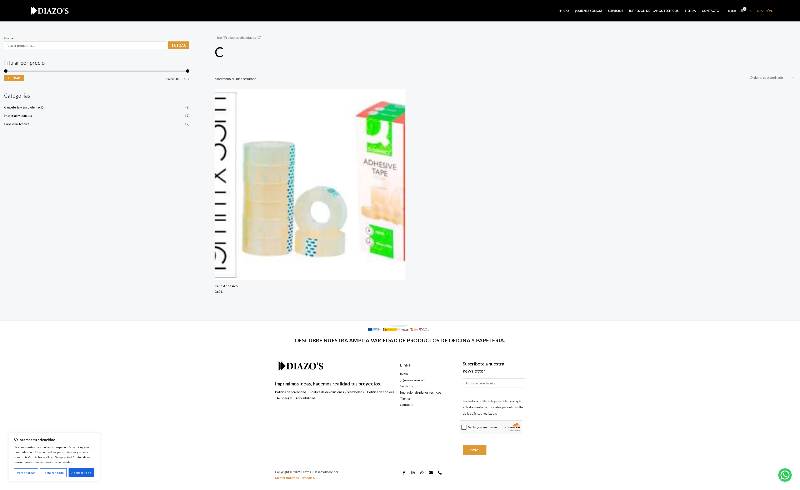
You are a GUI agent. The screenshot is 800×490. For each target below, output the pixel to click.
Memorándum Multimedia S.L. (296, 478)
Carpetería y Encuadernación (24, 107)
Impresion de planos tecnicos (654, 10)
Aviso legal (284, 398)
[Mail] (431, 473)
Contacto (710, 10)
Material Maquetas (18, 115)
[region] (54, 457)
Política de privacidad (290, 392)
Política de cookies (380, 392)
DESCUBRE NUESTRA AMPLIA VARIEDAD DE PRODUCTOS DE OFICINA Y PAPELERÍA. (400, 340)
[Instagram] (413, 473)
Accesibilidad (305, 398)
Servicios (615, 10)
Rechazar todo (53, 472)
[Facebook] (404, 473)
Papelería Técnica (16, 124)
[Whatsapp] (422, 473)
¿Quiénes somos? (588, 10)
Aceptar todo (81, 472)
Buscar (9, 38)
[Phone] (440, 473)
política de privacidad (494, 401)
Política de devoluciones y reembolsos (336, 392)
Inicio (564, 10)
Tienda (690, 10)
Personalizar (26, 472)
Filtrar (14, 78)
